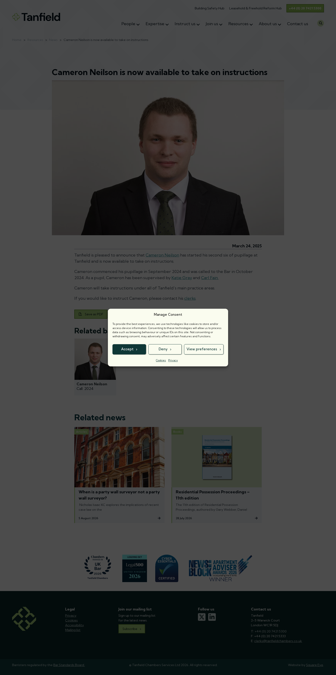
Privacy (173, 360)
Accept (127, 349)
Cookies (161, 360)
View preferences (202, 349)
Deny (163, 349)
